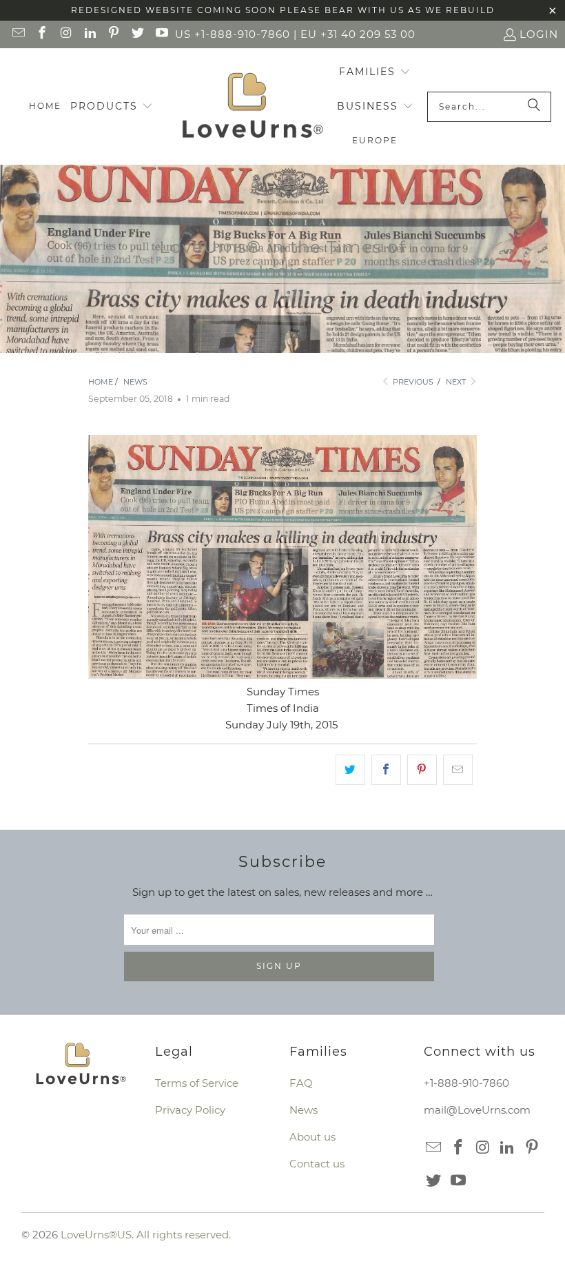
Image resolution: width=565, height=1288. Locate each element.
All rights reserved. (183, 1234)
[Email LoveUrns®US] (17, 34)
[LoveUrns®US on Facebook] (41, 34)
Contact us (317, 1163)
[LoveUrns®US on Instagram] (65, 34)
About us (312, 1136)
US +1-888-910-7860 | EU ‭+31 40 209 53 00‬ (295, 34)
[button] (111, 107)
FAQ (301, 1083)
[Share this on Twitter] (350, 770)
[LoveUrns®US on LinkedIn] (89, 34)
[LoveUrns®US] (252, 106)
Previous (412, 382)
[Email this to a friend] (458, 770)
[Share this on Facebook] (386, 770)
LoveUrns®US (96, 1234)
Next (457, 382)
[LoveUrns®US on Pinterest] (113, 34)
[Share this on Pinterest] (422, 770)
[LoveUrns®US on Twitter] (137, 34)
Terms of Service (196, 1083)
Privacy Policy (190, 1109)
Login (539, 34)
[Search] (534, 107)
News (303, 1109)
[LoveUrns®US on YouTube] (161, 34)
